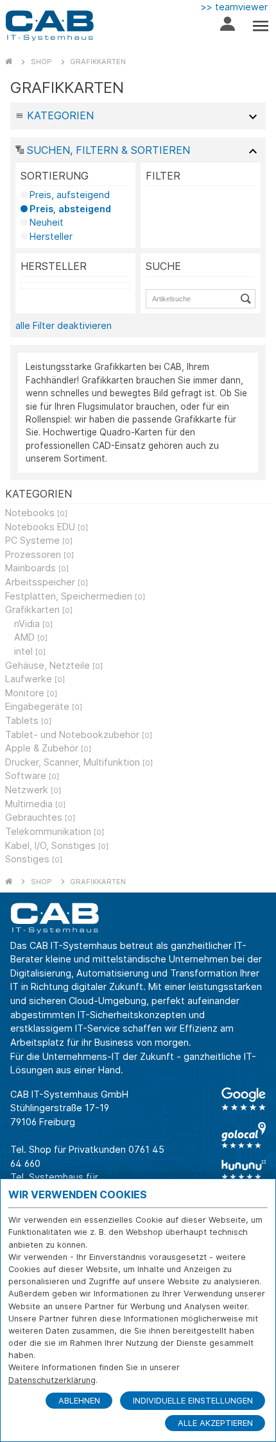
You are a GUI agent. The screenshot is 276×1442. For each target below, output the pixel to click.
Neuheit (47, 222)
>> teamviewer (234, 6)
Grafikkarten (98, 61)
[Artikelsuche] (247, 298)
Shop (41, 61)
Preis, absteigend (70, 208)
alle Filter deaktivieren (63, 325)
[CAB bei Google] (243, 1099)
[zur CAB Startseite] (49, 25)
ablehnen (79, 1400)
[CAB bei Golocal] (243, 1135)
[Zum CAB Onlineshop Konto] (227, 27)
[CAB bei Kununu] (243, 1169)
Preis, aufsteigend (70, 194)
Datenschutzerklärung (52, 1380)
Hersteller (51, 236)
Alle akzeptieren (215, 1423)
